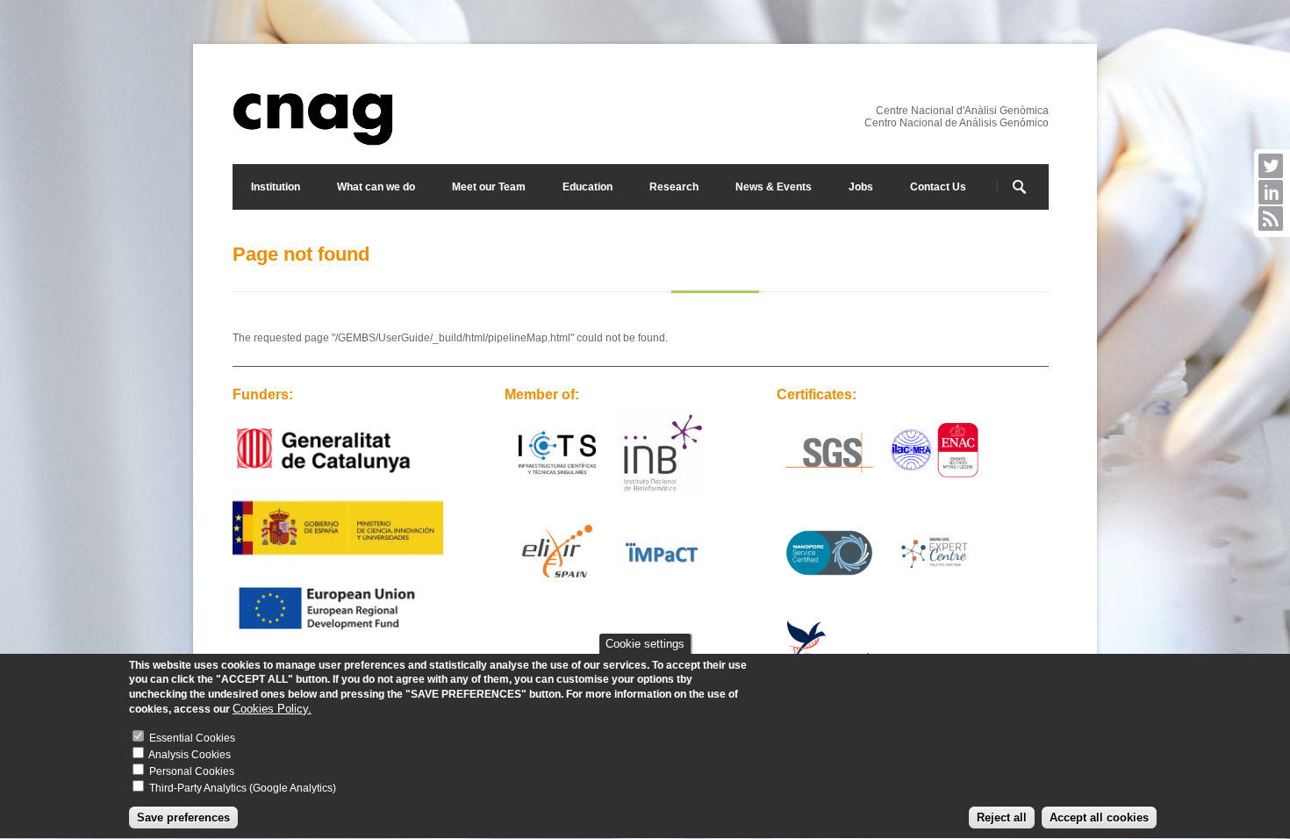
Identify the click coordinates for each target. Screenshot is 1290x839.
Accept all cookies (1099, 817)
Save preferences (183, 817)
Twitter (1270, 166)
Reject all (1002, 817)
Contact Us (938, 187)
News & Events (773, 187)
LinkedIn (1270, 192)
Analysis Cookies (189, 755)
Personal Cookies (191, 772)
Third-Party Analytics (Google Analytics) (242, 789)
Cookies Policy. (272, 709)
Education (588, 187)
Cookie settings (645, 643)
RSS (1270, 218)
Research (674, 187)
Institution (275, 187)
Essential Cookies (192, 739)
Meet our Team (489, 187)
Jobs (861, 187)
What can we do (376, 187)
